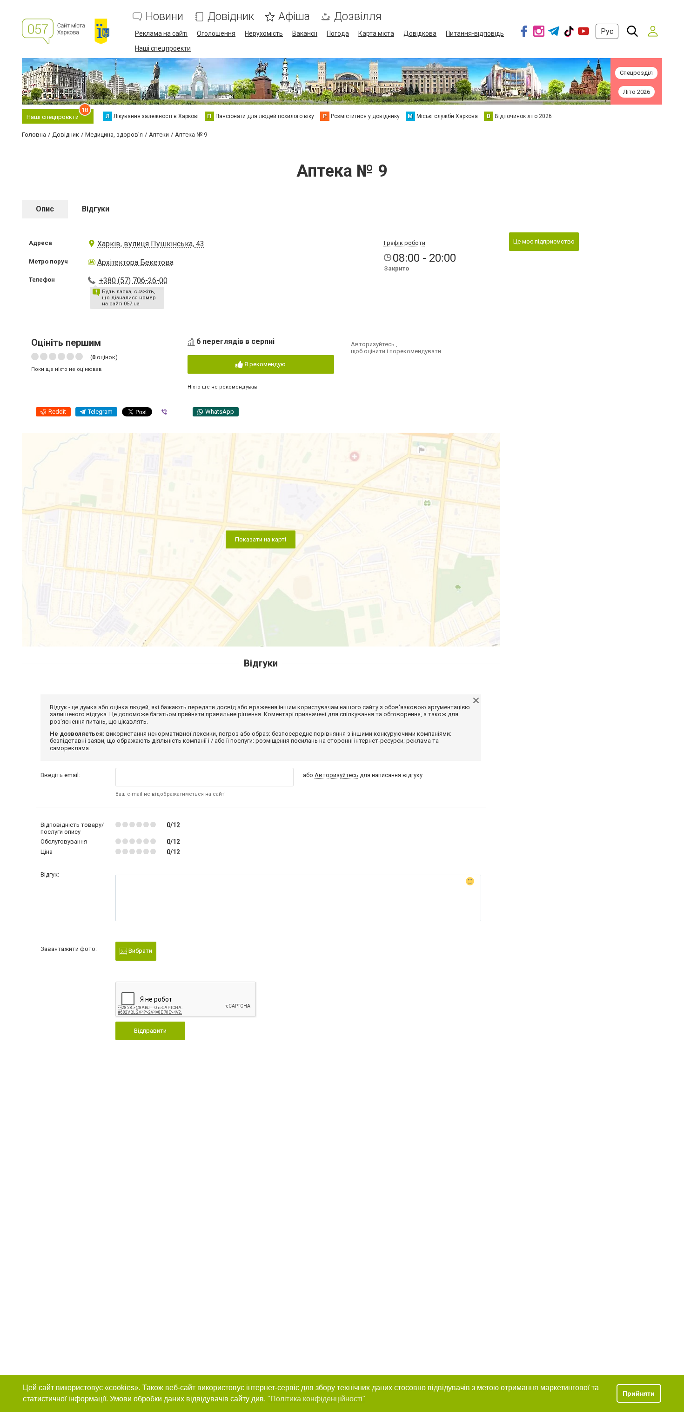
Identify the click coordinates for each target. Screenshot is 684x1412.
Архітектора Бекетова (135, 262)
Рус (607, 31)
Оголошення (216, 33)
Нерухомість (264, 33)
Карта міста (376, 33)
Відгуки (95, 209)
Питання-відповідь (475, 33)
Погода (338, 33)
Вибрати (139, 950)
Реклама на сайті (161, 33)
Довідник (231, 16)
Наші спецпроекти (163, 48)
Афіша (294, 16)
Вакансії (304, 33)
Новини (164, 16)
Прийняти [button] (639, 1393)
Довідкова (419, 33)
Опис (45, 209)
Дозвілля (358, 16)
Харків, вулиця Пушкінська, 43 (150, 243)
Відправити (150, 1030)
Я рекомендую (264, 364)
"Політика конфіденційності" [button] (316, 1399)
